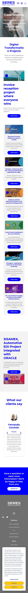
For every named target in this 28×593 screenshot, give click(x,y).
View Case (14, 116)
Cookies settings (14, 579)
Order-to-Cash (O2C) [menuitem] (14, 524)
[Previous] (7, 432)
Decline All (14, 587)
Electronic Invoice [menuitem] (14, 533)
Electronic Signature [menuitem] (14, 536)
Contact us (14, 488)
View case (14, 372)
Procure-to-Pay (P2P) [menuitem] (14, 527)
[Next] (20, 432)
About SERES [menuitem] (14, 544)
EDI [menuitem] (14, 530)
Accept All (14, 583)
